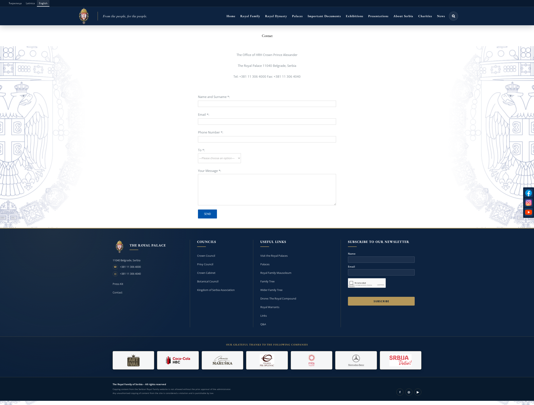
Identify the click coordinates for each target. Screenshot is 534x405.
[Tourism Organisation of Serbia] (400, 360)
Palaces (265, 264)
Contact (117, 292)
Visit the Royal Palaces (274, 256)
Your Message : (209, 171)
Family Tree (267, 281)
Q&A (263, 324)
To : (201, 150)
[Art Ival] (133, 360)
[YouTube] (528, 212)
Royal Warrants (269, 307)
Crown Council (206, 256)
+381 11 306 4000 (130, 267)
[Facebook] (528, 193)
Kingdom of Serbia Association (216, 290)
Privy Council (205, 264)
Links (263, 315)
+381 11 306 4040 (130, 274)
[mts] (311, 360)
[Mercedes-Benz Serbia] (356, 360)
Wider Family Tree (271, 290)
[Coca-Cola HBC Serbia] (178, 360)
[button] (453, 16)
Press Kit (118, 284)
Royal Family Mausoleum (275, 273)
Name (351, 253)
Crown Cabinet (206, 273)
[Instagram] (528, 202)
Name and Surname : (214, 97)
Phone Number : (210, 132)
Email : (203, 114)
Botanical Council (207, 281)
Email (351, 266)
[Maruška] (222, 360)
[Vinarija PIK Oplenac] (267, 360)
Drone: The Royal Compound (278, 298)
